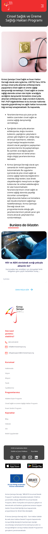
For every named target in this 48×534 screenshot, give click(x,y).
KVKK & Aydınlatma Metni (19, 448)
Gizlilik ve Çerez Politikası (19, 451)
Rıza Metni (34, 451)
